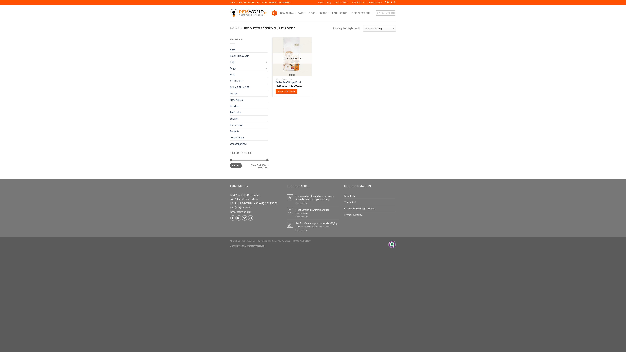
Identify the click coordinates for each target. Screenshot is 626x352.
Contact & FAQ (341, 2)
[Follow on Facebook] (385, 2)
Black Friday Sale (239, 55)
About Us (349, 195)
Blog (329, 2)
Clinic (343, 13)
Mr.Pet (234, 93)
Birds (323, 13)
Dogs (312, 13)
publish (234, 118)
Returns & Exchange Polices (359, 208)
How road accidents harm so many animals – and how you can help (314, 197)
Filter (235, 165)
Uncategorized (238, 143)
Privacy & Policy (353, 214)
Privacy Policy (375, 2)
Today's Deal (237, 137)
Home (234, 28)
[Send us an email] (394, 2)
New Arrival (287, 13)
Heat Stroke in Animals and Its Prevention (312, 211)
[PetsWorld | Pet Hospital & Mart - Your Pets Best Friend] (248, 12)
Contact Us (350, 202)
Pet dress (235, 105)
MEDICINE (236, 80)
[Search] (274, 13)
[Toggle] (266, 49)
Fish (334, 13)
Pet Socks (235, 112)
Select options (286, 91)
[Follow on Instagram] (388, 2)
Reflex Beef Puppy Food (288, 82)
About (321, 2)
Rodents (234, 131)
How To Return (359, 2)
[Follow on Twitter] (391, 2)
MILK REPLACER (240, 87)
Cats (301, 13)
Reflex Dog (236, 124)
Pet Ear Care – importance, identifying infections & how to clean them (316, 225)
